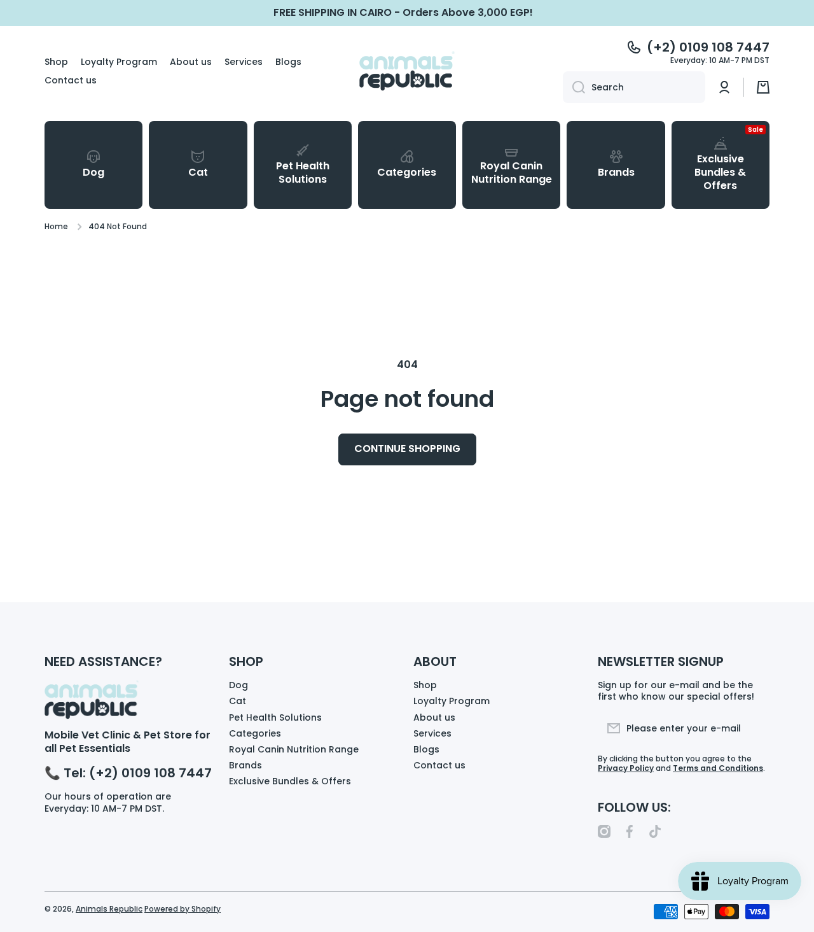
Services (432, 733)
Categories (255, 733)
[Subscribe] (753, 728)
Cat (237, 701)
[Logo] (407, 71)
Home (56, 227)
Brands (245, 765)
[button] (763, 87)
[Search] (574, 87)
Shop (425, 685)
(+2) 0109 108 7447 (708, 47)
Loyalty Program (451, 701)
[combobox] (634, 87)
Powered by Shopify (182, 908)
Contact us (439, 765)
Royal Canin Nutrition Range (294, 749)
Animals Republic (109, 908)
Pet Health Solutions (275, 717)
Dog (238, 685)
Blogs (426, 749)
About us (434, 717)
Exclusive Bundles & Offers (290, 781)
